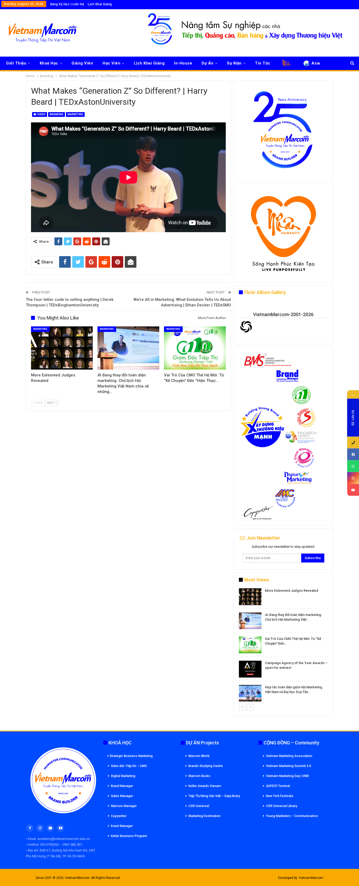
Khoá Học (49, 63)
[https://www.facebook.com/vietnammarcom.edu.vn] (353, 454)
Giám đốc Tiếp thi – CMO (129, 766)
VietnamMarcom (311, 878)
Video (41, 114)
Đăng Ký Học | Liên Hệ (67, 4)
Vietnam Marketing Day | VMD (287, 776)
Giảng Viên (82, 63)
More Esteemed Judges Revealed (291, 591)
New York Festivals (279, 796)
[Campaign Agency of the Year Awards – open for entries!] (250, 669)
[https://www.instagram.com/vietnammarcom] (353, 478)
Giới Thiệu (16, 63)
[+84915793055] (353, 443)
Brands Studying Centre (205, 766)
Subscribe (313, 558)
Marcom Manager (124, 806)
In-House (183, 63)
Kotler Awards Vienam (204, 786)
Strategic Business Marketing (131, 756)
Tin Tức (262, 63)
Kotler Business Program (129, 836)
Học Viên (111, 63)
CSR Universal (198, 806)
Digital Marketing (123, 776)
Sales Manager (122, 796)
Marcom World (198, 756)
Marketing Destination (204, 816)
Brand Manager (122, 786)
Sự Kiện (234, 63)
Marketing (75, 114)
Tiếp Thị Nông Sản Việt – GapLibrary (214, 796)
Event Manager (122, 826)
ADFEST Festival (278, 786)
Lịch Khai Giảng (100, 4)
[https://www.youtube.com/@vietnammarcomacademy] (353, 490)
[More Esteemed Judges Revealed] (62, 348)
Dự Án (208, 63)
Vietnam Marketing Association (289, 756)
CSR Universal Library (281, 806)
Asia (315, 63)
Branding (56, 114)
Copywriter (118, 816)
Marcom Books (199, 776)
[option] (283, 645)
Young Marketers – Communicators (292, 816)
